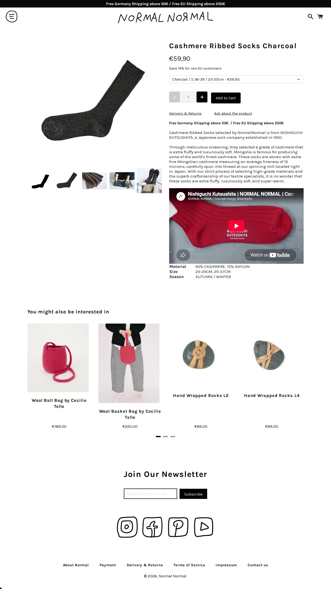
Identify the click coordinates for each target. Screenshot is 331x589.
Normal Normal (172, 576)
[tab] (158, 436)
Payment (108, 565)
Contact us (258, 565)
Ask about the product (233, 113)
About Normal (76, 565)
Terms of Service (189, 565)
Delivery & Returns (185, 113)
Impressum (226, 565)
